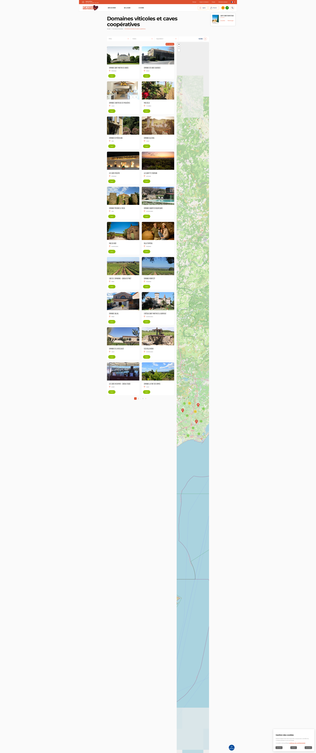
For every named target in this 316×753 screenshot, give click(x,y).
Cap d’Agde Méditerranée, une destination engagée (227, 7)
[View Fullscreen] (179, 50)
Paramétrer (294, 747)
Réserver (215, 7)
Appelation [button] (159, 39)
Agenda (204, 7)
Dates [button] (134, 39)
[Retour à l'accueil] (90, 8)
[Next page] (146, 398)
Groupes (213, 2)
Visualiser (222, 20)
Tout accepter (308, 747)
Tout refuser (279, 747)
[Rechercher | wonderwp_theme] (232, 8)
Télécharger (230, 20)
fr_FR (233, 2)
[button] (194, 39)
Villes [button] (110, 39)
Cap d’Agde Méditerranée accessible (223, 7)
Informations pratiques (223, 2)
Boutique (194, 2)
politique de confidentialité (297, 743)
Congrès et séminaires (204, 2)
